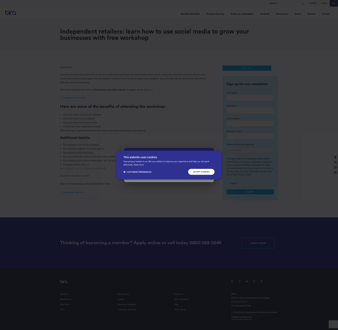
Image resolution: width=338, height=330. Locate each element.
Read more (139, 164)
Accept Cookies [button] (201, 171)
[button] (137, 171)
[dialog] (169, 165)
